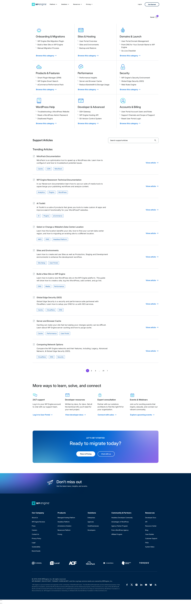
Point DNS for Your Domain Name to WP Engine (138, 46)
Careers (34, 530)
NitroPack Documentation (49, 156)
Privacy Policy (36, 538)
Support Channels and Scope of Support (138, 115)
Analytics (41, 192)
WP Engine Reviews (38, 522)
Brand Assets (36, 551)
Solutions (64, 4)
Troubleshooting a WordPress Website (53, 112)
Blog (146, 530)
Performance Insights (88, 78)
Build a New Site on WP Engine (50, 45)
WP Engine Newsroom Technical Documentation (59, 180)
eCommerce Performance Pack (51, 85)
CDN (48, 169)
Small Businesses (93, 526)
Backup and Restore (87, 48)
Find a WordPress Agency (120, 530)
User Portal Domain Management (135, 41)
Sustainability (36, 547)
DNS (47, 239)
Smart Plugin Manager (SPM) (49, 78)
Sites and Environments (89, 45)
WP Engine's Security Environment (135, 78)
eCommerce (57, 216)
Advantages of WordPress (120, 522)
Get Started (152, 4)
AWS (39, 239)
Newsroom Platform (64, 530)
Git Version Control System (90, 119)
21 (103, 371)
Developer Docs (150, 517)
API (146, 522)
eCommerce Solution (64, 526)
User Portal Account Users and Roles (136, 112)
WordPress (62, 192)
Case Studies (149, 534)
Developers (91, 530)
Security (60, 357)
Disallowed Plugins (45, 119)
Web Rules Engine (128, 85)
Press (34, 526)
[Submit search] (155, 140)
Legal (33, 542)
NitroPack (58, 169)
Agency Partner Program (119, 526)
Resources (76, 4)
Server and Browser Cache (90, 81)
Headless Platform (60, 239)
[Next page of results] (107, 370)
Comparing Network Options (50, 344)
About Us (35, 517)
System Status (149, 547)
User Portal (54, 263)
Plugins (51, 192)
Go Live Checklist (128, 51)
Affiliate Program (116, 534)
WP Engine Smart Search (48, 81)
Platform (52, 4)
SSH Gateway (85, 112)
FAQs (147, 542)
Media (47, 286)
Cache (40, 169)
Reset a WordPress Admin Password (53, 115)
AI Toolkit (41, 203)
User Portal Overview (88, 41)
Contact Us (35, 534)
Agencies (91, 522)
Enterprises (91, 517)
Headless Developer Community (122, 517)
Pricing (88, 4)
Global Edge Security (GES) (132, 81)
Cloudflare (51, 310)
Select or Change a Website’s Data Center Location (60, 227)
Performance (59, 286)
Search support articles (119, 140)
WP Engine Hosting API (88, 115)
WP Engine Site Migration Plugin (51, 41)
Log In (140, 4)
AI (38, 216)
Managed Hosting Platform (66, 517)
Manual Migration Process (48, 48)
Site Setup (41, 263)
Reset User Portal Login (131, 119)
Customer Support (151, 538)
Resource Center (150, 526)
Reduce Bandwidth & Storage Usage (94, 85)
